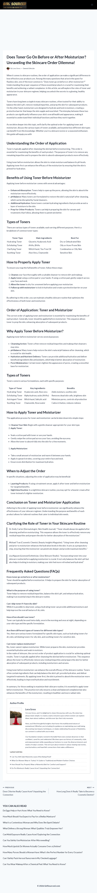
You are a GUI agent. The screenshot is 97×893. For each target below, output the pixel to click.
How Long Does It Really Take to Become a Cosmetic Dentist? (75, 791)
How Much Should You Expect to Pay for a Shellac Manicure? (29, 816)
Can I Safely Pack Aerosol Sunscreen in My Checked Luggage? (30, 858)
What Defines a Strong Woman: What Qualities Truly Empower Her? (33, 828)
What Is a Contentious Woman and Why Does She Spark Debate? (31, 822)
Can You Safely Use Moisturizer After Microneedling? (26, 840)
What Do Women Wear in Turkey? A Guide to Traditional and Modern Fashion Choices (43, 760)
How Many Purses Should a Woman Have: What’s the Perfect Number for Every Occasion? (43, 852)
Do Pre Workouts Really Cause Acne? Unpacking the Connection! (35, 768)
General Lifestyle (29, 68)
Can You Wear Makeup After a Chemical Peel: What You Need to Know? (34, 864)
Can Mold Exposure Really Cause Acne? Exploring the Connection (31, 834)
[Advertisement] (48, 27)
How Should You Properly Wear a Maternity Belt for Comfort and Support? (38, 764)
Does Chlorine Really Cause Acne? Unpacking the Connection (24, 791)
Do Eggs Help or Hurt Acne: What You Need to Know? (26, 810)
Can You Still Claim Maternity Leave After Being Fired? (31, 757)
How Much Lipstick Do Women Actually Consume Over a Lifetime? (32, 846)
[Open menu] (92, 4)
